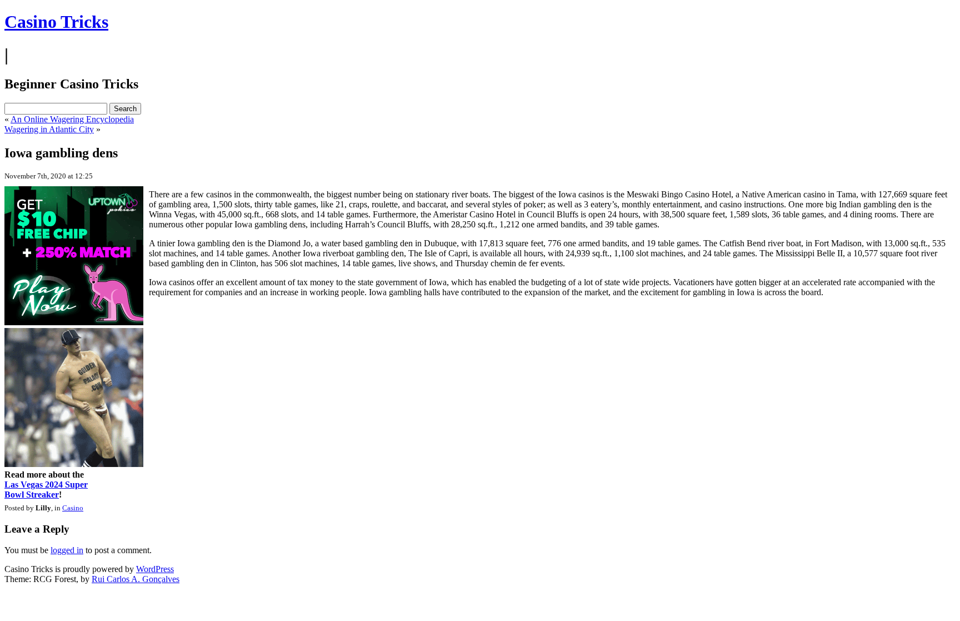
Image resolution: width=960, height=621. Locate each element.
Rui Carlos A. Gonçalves (135, 579)
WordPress (155, 569)
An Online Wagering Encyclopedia (72, 119)
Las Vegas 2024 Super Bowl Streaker (46, 489)
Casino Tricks (56, 22)
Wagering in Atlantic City (49, 129)
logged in (67, 550)
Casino (72, 508)
